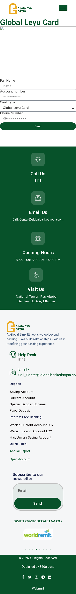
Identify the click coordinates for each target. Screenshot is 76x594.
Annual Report (20, 451)
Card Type (7, 102)
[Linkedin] (49, 577)
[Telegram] (43, 577)
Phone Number (11, 113)
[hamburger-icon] (63, 8)
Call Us (38, 173)
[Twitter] (30, 577)
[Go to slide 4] (36, 549)
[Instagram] (36, 577)
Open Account (20, 459)
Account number (12, 91)
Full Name (7, 80)
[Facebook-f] (23, 577)
